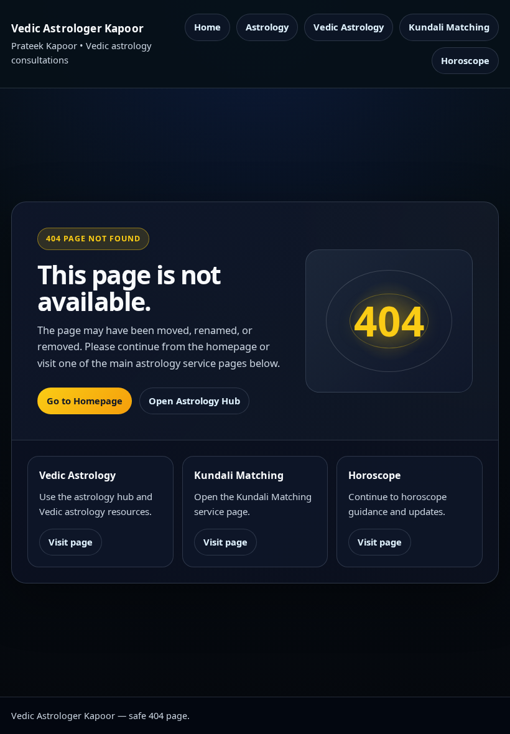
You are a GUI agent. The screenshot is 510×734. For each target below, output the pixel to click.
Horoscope (465, 60)
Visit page (71, 542)
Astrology (267, 27)
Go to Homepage (85, 400)
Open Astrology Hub (194, 400)
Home (207, 27)
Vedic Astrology (348, 27)
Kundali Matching (449, 27)
